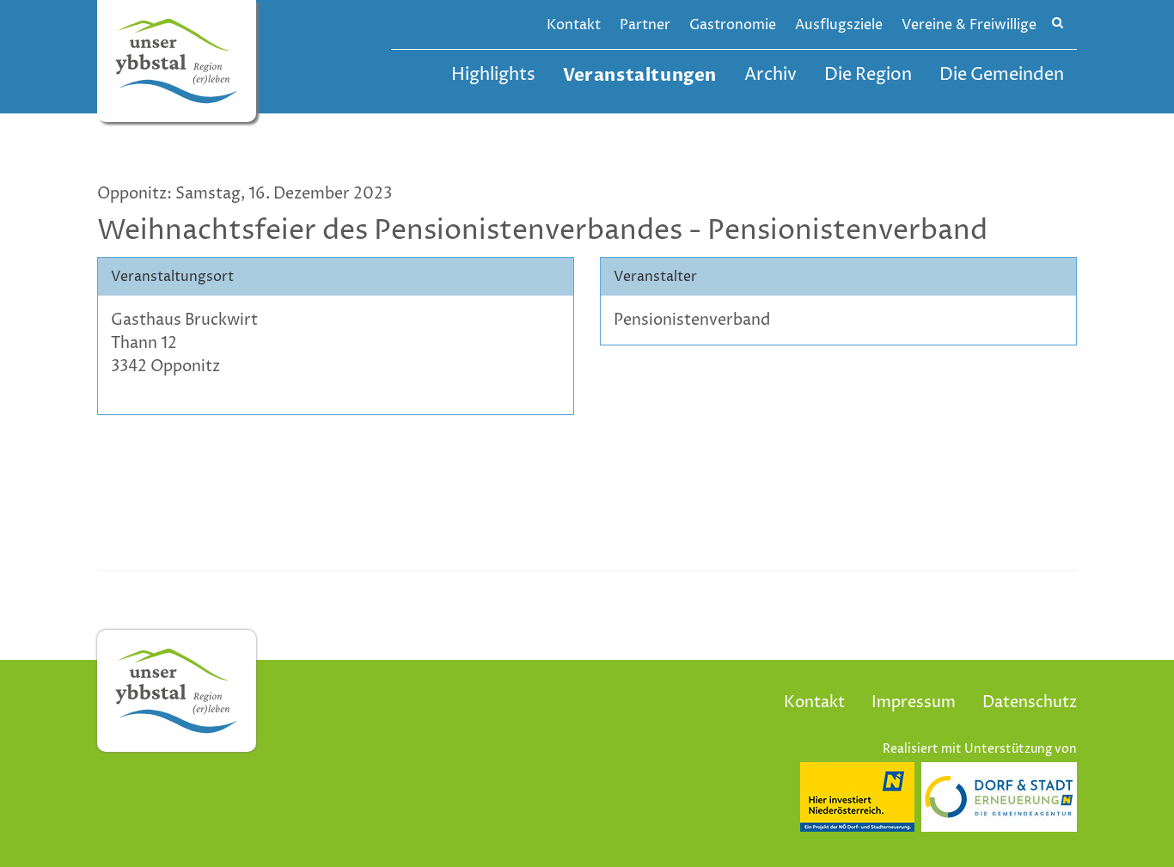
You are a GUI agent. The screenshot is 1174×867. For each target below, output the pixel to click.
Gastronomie (732, 24)
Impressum (913, 702)
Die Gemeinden (1001, 75)
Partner (645, 24)
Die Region (868, 75)
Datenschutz (1029, 702)
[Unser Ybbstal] (176, 61)
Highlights (493, 75)
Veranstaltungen (640, 75)
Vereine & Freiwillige (969, 24)
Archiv (770, 75)
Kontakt (574, 24)
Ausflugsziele (839, 24)
